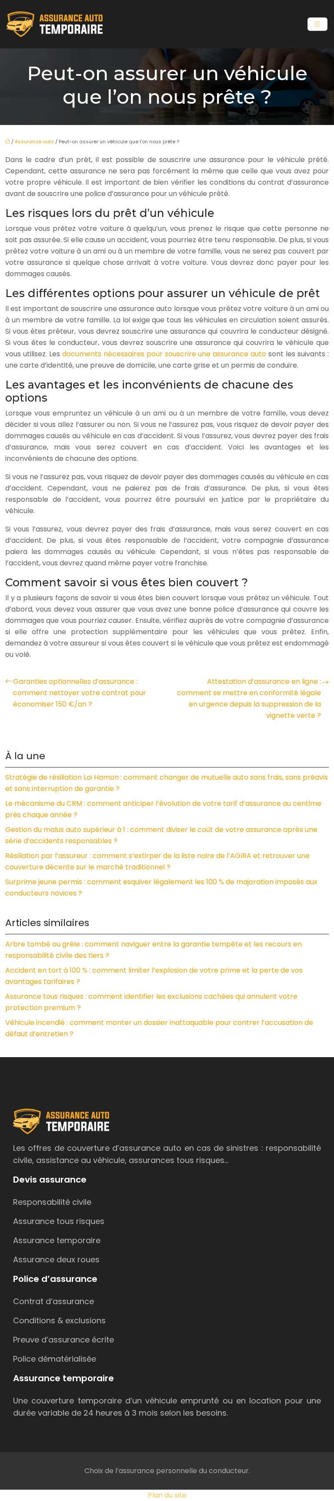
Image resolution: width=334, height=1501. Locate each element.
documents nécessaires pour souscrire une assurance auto (164, 354)
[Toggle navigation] (317, 24)
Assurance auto (34, 141)
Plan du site (167, 1495)
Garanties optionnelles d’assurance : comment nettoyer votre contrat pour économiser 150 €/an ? (79, 692)
